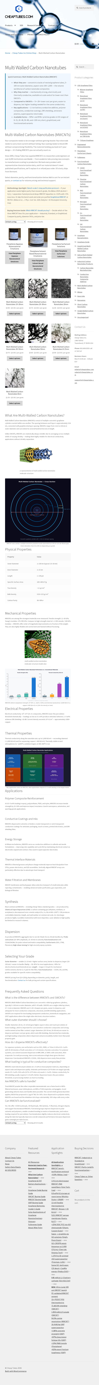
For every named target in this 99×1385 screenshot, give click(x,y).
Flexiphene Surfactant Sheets (84, 152)
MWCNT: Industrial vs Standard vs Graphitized (83, 1160)
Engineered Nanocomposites (83, 145)
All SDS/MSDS (10, 1170)
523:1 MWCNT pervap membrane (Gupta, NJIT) (60, 1218)
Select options (14, 313)
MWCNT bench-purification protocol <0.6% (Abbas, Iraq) (60, 1171)
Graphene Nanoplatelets (82, 236)
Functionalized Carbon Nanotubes (84, 162)
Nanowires (81, 300)
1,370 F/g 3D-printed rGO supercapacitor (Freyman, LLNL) (59, 1259)
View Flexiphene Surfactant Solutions (61, 253)
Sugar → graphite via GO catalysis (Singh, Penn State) (60, 1237)
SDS (21, 25)
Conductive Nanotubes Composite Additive (84, 278)
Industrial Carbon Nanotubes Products (85, 262)
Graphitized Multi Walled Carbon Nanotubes (84, 248)
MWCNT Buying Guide (37, 1199)
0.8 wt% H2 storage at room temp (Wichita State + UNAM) (60, 1196)
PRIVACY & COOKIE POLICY (38, 34)
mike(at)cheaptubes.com (84, 369)
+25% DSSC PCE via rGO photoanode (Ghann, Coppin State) (61, 1227)
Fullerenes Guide (35, 1224)
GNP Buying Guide (35, 1202)
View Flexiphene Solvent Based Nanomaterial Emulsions (38, 264)
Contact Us (52, 25)
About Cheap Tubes (13, 1157)
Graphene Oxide (83, 242)
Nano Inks (81, 296)
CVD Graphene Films (84, 85)
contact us (17, 180)
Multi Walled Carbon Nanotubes (84, 286)
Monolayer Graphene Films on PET (86, 107)
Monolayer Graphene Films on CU (86, 98)
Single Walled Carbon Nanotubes (85, 312)
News (7, 1164)
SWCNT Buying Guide (36, 1196)
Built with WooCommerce (15, 1371)
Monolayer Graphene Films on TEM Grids (86, 133)
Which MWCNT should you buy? (38, 210)
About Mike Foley (35, 1227)
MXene (79, 292)
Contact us (21, 980)
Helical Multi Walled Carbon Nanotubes (84, 256)
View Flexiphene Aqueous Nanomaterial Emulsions (15, 257)
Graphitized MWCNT (58, 197)
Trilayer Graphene (86, 140)
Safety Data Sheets (13, 1167)
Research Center (34, 25)
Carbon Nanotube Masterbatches (86, 269)
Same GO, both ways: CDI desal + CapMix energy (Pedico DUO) (60, 1268)
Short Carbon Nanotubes (82, 305)
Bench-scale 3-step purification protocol (43, 188)
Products (9, 25)
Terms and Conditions (14, 34)
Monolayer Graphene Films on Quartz (86, 116)
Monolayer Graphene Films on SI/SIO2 (86, 125)
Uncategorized (82, 317)
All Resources (33, 1162)
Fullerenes (81, 157)
